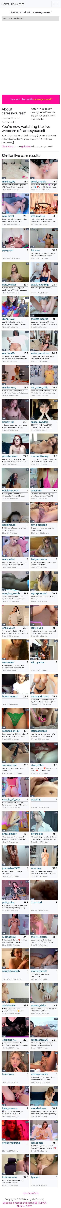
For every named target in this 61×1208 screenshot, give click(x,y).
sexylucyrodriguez (40, 284)
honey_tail (8, 422)
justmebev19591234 (11, 868)
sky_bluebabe (39, 525)
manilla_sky (8, 181)
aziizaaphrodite (39, 1074)
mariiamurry (9, 387)
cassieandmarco (40, 696)
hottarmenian (10, 696)
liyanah (35, 1177)
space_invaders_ (40, 422)
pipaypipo (7, 250)
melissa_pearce (39, 319)
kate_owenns (9, 1108)
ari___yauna (37, 662)
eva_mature (38, 216)
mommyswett (39, 971)
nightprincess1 (39, 593)
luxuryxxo (8, 1074)
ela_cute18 (8, 353)
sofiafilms (36, 490)
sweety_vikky (38, 1005)
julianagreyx (9, 937)
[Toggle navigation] (55, 4)
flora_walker (9, 284)
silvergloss (37, 834)
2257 (29, 1206)
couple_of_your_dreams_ (11, 799)
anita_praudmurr (40, 353)
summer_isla (9, 765)
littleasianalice (39, 731)
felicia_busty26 (39, 1039)
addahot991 (9, 1005)
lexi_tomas (37, 1142)
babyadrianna (39, 559)
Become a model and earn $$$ (20, 1202)
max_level (8, 216)
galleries (26, 146)
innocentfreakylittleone (40, 456)
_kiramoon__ (9, 1039)
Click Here (7, 146)
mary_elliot (8, 559)
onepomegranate (11, 1142)
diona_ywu (8, 319)
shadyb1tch (37, 765)
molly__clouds (39, 937)
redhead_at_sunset (11, 731)
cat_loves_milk (39, 387)
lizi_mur (35, 250)
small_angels (38, 181)
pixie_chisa (8, 902)
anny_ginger (9, 834)
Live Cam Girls (30, 1193)
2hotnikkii (36, 902)
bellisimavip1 (9, 525)
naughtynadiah (11, 971)
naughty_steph (11, 593)
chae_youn (8, 628)
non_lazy (36, 868)
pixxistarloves (9, 456)
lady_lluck (37, 628)
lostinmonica (9, 1177)
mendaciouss (38, 1108)
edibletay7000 (10, 490)
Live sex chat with (31, 99)
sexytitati (36, 799)
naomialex (8, 662)
